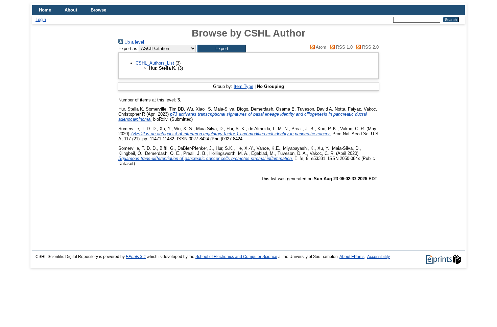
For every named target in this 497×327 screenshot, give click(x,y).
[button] (221, 48)
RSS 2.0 (370, 47)
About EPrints (351, 257)
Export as (127, 48)
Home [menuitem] (45, 10)
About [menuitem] (71, 10)
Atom (320, 47)
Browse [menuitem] (98, 10)
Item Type (243, 86)
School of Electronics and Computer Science (236, 257)
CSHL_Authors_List (155, 63)
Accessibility (378, 257)
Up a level (133, 42)
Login (41, 19)
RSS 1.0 (343, 47)
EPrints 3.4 (136, 257)
